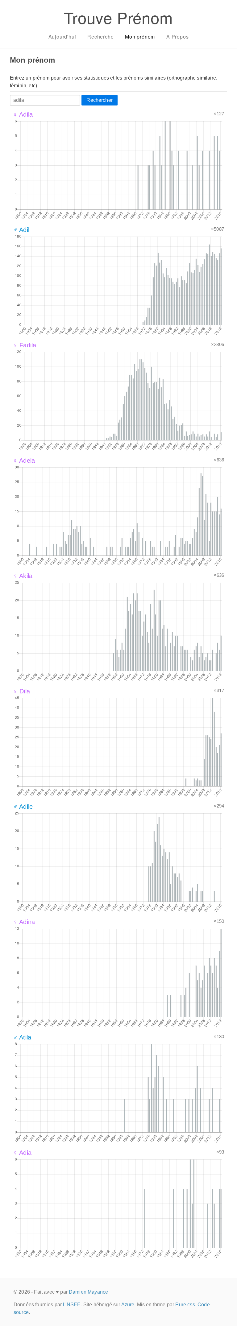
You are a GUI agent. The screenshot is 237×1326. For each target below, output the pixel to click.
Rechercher (99, 100)
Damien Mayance (88, 1292)
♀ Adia (22, 1152)
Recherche (100, 36)
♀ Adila (23, 114)
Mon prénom (140, 36)
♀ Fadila (24, 345)
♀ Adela (24, 460)
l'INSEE (72, 1304)
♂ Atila (22, 1037)
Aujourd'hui (62, 36)
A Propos (177, 36)
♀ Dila (21, 691)
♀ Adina (24, 922)
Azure (128, 1304)
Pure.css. (185, 1304)
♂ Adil (21, 229)
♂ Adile (23, 806)
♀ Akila (22, 575)
